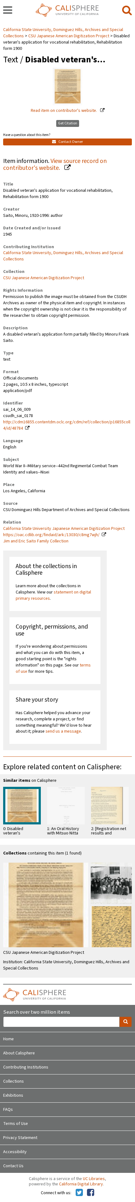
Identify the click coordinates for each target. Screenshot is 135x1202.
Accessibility (15, 1152)
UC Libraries (94, 1179)
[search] (127, 10)
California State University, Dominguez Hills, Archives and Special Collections (63, 256)
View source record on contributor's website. (55, 165)
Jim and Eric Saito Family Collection (35, 541)
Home (8, 1039)
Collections (13, 1081)
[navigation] (7, 10)
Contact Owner (70, 141)
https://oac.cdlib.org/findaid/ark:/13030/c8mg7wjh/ (51, 535)
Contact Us (13, 1166)
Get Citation (67, 123)
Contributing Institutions (25, 1067)
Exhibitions (13, 1095)
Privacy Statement (20, 1138)
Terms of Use (15, 1124)
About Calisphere (19, 1053)
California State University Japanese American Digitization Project (64, 528)
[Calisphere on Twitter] (79, 1193)
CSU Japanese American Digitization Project (68, 36)
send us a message (63, 731)
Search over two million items (36, 1012)
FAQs (8, 1109)
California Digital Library (81, 1184)
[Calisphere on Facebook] (90, 1193)
